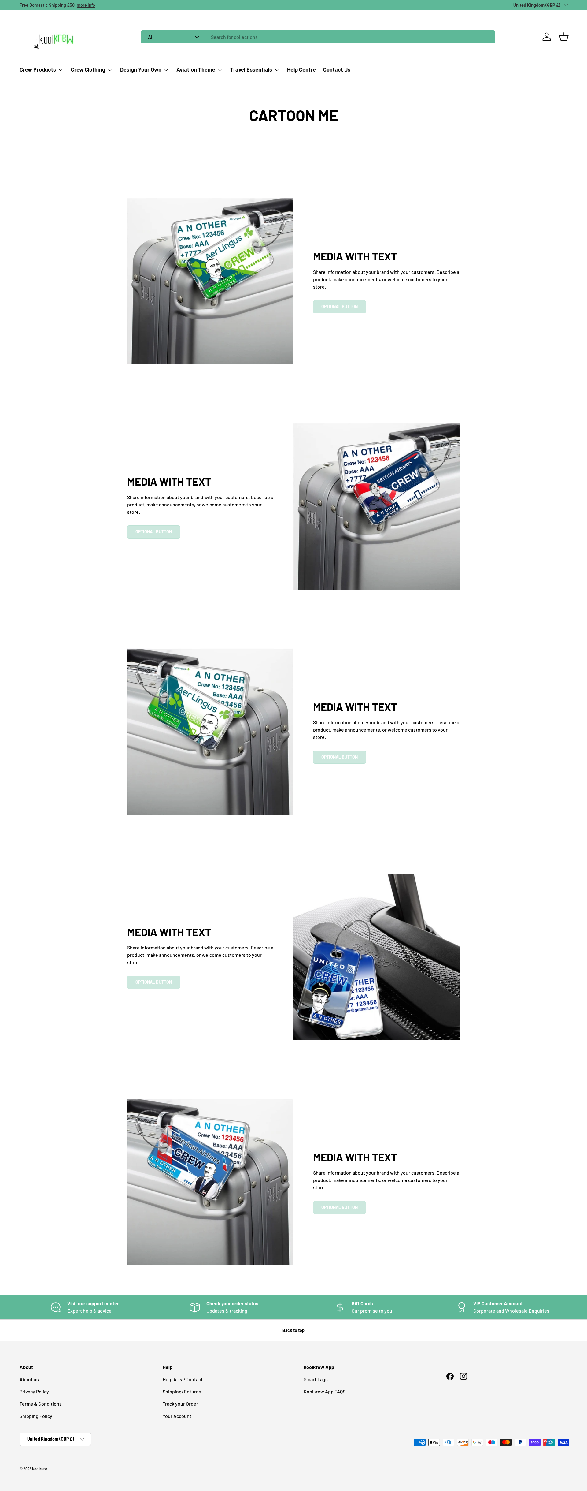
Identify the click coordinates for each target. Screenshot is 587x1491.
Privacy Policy (34, 1391)
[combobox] (318, 36)
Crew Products (38, 69)
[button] (563, 36)
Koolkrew (39, 1469)
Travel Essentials (251, 69)
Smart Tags (316, 1379)
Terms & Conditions (41, 1404)
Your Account (177, 1416)
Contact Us (336, 69)
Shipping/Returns (182, 1391)
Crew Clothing (88, 69)
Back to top (293, 1330)
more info (86, 5)
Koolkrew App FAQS (324, 1391)
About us (29, 1379)
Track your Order (180, 1404)
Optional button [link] (339, 306)
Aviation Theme (195, 69)
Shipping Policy (36, 1416)
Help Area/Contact (183, 1379)
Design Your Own (140, 69)
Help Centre (301, 69)
